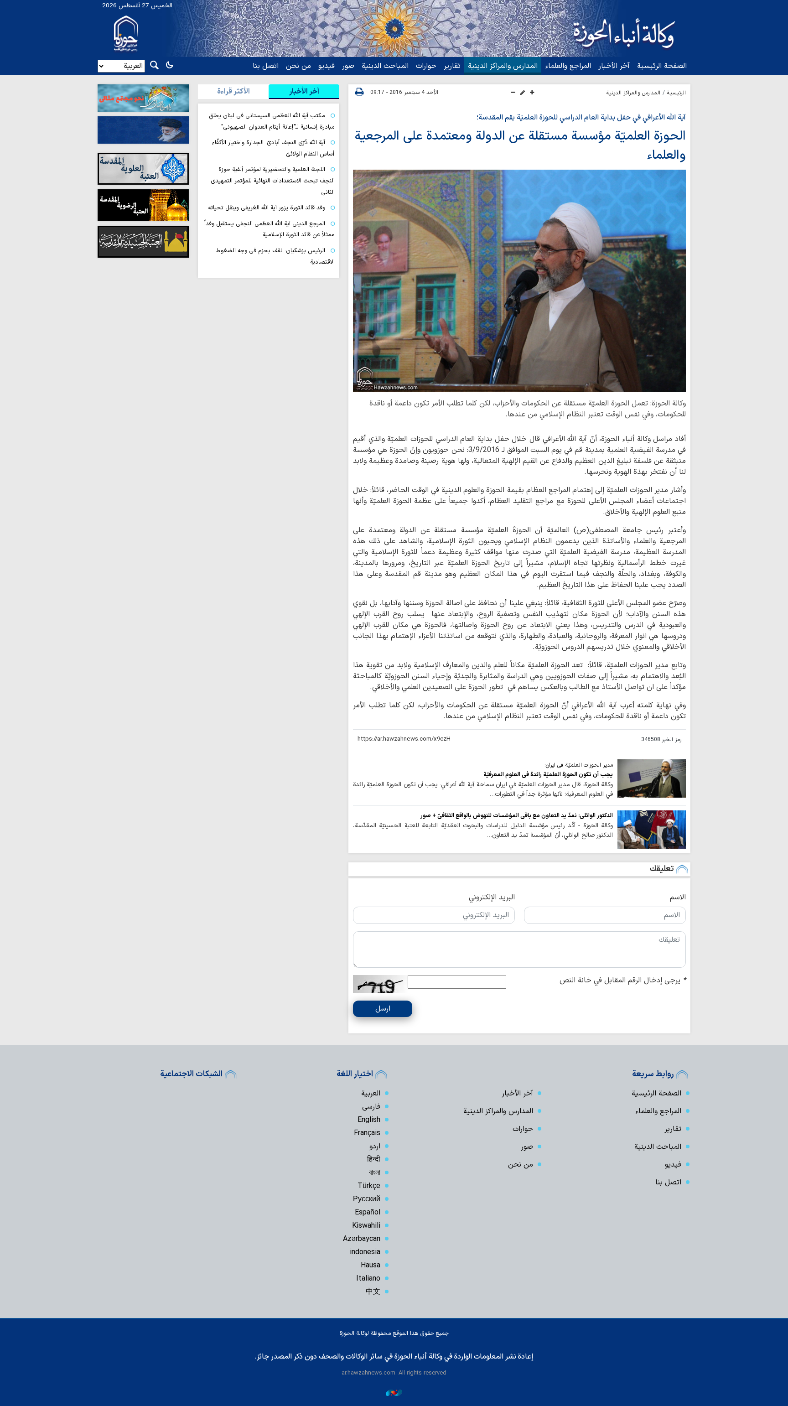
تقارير (452, 66)
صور (348, 66)
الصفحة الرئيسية (662, 66)
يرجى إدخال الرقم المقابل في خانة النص (623, 980)
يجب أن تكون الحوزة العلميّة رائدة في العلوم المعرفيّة (548, 774)
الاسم (678, 897)
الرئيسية (676, 93)
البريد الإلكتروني (492, 897)
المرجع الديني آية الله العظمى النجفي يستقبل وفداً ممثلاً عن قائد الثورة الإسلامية (269, 229)
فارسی (371, 1106)
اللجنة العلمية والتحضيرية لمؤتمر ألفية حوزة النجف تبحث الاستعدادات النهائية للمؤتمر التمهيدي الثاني (273, 180)
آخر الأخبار (614, 66)
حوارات (426, 66)
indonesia (365, 1252)
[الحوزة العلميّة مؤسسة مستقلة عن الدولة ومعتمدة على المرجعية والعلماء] (519, 281)
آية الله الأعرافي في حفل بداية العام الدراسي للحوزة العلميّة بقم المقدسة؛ (581, 117)
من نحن (298, 66)
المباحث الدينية (385, 66)
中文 (373, 1292)
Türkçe (369, 1186)
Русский (366, 1199)
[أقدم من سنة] (651, 778)
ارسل (382, 1008)
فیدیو (326, 66)
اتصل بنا (266, 66)
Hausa (370, 1265)
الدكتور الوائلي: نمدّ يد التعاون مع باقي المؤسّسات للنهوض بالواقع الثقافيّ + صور (516, 815)
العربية (370, 1093)
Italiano (368, 1278)
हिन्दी (373, 1159)
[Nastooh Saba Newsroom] (394, 1392)
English (369, 1120)
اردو (374, 1146)
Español (367, 1212)
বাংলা (374, 1172)
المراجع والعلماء (568, 66)
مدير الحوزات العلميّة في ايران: (578, 765)
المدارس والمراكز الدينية (503, 66)
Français (367, 1133)
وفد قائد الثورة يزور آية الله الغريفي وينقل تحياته (266, 207)
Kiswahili (366, 1225)
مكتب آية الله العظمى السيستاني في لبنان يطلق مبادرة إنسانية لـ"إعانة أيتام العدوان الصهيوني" (272, 121)
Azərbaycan (361, 1239)
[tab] (304, 91)
